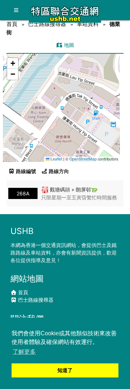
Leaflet (55, 159)
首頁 (11, 24)
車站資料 (88, 24)
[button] (61, 101)
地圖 (68, 45)
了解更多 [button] (24, 352)
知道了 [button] (65, 370)
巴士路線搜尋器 (47, 24)
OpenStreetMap (83, 159)
